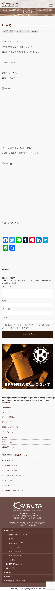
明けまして (6, 422)
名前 (5, 301)
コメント (7, 287)
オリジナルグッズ (11, 465)
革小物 (7, 485)
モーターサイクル (23, 31)
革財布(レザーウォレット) (14, 490)
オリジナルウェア (11, 460)
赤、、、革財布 (8, 417)
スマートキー (7, 412)
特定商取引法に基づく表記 (15, 581)
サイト (5, 317)
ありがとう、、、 (9, 442)
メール (6, 309)
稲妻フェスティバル (10, 427)
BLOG (8, 572)
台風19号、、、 (8, 447)
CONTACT (10, 577)
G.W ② (7, 269)
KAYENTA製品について (14, 564)
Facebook (6, 403)
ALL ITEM (9, 530)
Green (4, 437)
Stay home (6, 407)
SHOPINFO (10, 568)
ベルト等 (8, 480)
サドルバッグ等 (10, 470)
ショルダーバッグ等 (12, 475)
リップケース (7, 432)
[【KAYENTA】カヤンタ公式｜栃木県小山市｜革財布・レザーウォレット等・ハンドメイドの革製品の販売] (10, 4)
